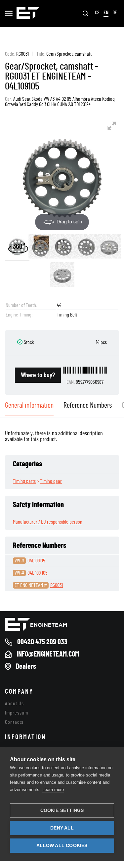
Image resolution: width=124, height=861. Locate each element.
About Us (14, 703)
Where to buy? (38, 375)
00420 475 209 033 (42, 642)
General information (29, 405)
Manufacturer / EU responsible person (47, 522)
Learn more (53, 789)
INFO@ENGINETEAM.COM (48, 654)
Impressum (16, 713)
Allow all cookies (61, 845)
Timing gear (51, 481)
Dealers (26, 666)
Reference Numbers (87, 405)
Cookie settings (62, 810)
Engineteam (28, 13)
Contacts (14, 722)
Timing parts (24, 481)
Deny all (62, 828)
